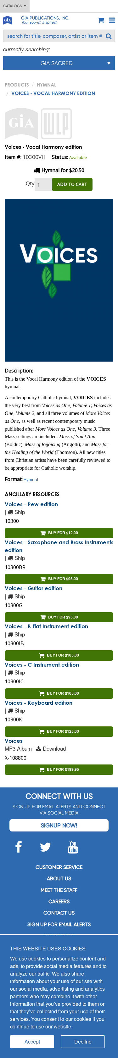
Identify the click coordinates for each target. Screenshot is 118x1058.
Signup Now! (59, 825)
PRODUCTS (17, 84)
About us (59, 879)
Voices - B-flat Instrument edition (46, 626)
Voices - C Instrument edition (42, 665)
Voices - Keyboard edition (38, 703)
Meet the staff (59, 890)
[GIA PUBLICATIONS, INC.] (7, 19)
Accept (32, 1041)
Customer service (59, 867)
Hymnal (46, 84)
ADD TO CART (72, 184)
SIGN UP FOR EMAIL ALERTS (59, 924)
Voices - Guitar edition (33, 588)
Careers (59, 901)
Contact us (59, 913)
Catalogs (13, 6)
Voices (13, 741)
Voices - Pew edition (31, 504)
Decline (83, 1041)
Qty (30, 183)
